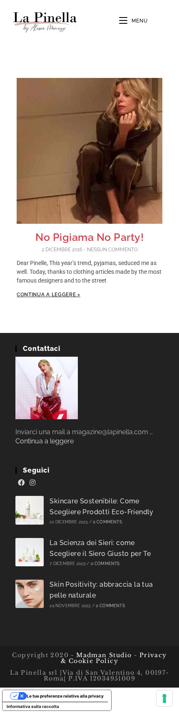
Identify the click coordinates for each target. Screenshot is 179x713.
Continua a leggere (44, 441)
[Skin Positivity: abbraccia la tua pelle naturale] (29, 594)
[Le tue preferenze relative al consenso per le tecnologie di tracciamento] (164, 698)
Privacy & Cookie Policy (114, 658)
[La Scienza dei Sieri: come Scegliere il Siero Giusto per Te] (29, 552)
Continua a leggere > (48, 295)
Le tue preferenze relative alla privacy (65, 695)
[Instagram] (32, 483)
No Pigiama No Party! (89, 237)
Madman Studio (103, 655)
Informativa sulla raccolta (33, 706)
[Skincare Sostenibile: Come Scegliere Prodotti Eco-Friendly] (29, 510)
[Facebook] (21, 483)
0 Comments (107, 522)
